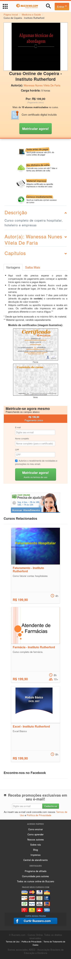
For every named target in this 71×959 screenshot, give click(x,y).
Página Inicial (11, 14)
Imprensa (35, 855)
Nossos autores (35, 839)
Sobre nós (35, 844)
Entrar (61, 6)
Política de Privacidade (39, 815)
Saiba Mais (32, 267)
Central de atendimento (35, 860)
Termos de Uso (12, 941)
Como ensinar (35, 829)
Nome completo (22, 438)
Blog (35, 849)
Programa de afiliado (35, 871)
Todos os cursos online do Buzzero (35, 881)
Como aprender (35, 834)
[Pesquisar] (48, 6)
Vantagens (13, 267)
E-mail (18, 427)
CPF (17, 449)
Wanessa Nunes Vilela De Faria (42, 85)
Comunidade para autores (35, 876)
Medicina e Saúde (31, 14)
